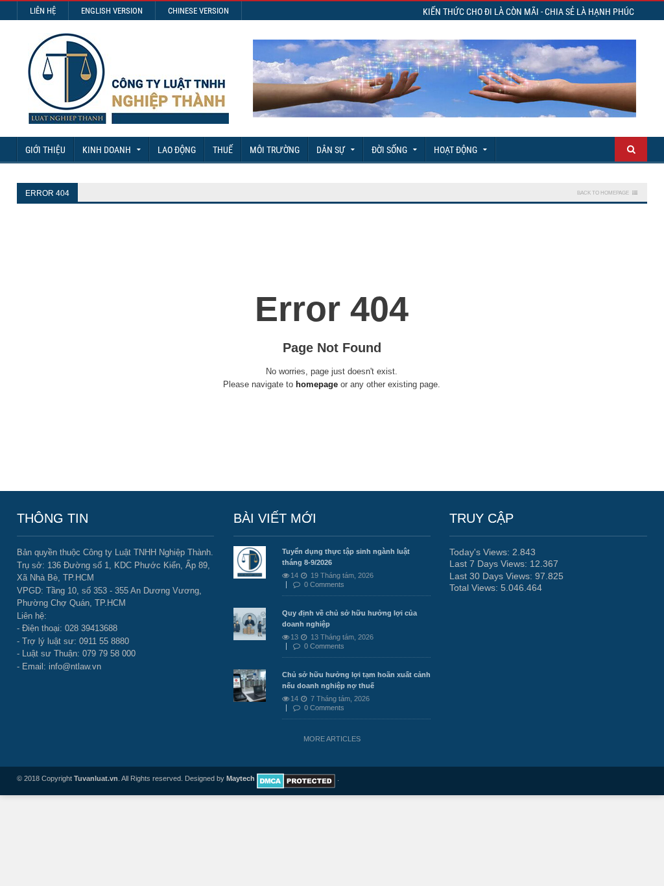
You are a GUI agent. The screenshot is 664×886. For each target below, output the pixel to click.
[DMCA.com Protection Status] (296, 778)
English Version (112, 11)
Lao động (177, 150)
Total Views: (475, 587)
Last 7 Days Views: (489, 563)
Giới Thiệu (45, 150)
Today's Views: (480, 552)
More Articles (332, 739)
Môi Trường (275, 150)
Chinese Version (198, 11)
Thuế (223, 150)
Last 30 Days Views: (492, 576)
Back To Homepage (603, 193)
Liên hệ (43, 11)
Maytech (240, 778)
